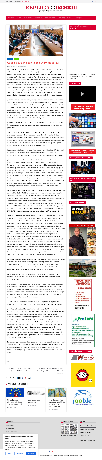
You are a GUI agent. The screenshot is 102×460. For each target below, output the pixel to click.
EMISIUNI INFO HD (50, 18)
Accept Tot (31, 453)
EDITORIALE (70, 18)
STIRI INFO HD (39, 18)
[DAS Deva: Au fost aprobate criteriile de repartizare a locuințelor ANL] (57, 389)
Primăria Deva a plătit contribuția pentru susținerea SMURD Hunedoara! (21, 369)
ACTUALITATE (10, 18)
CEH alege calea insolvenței (34, 401)
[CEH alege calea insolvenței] (36, 389)
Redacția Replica (22, 66)
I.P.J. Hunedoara (10, 428)
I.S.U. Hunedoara (10, 425)
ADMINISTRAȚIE (28, 18)
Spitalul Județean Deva (11, 431)
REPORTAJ (62, 18)
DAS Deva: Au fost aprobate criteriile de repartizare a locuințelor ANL (57, 403)
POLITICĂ (19, 18)
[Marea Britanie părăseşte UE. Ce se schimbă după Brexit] (15, 389)
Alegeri (9, 453)
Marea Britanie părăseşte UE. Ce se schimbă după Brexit (14, 402)
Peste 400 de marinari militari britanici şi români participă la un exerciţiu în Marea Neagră (50, 370)
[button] (56, 18)
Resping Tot (20, 453)
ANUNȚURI (79, 18)
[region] (20, 445)
